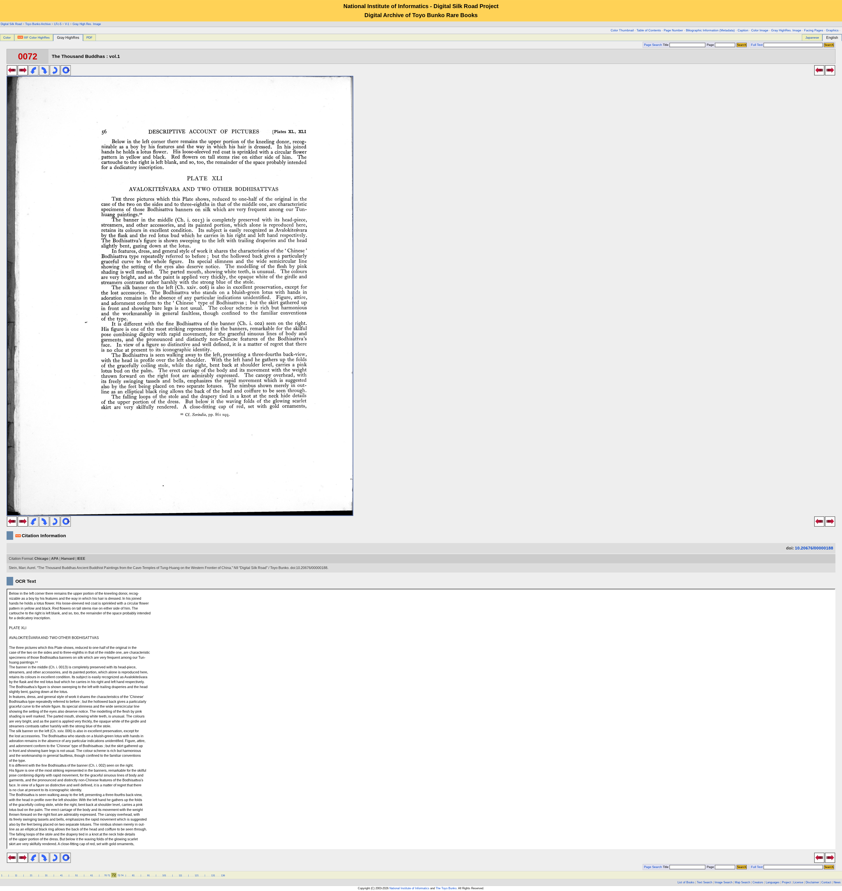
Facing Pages (813, 30)
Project (786, 882)
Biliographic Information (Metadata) (710, 30)
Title (666, 45)
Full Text (757, 45)
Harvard (68, 558)
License (798, 882)
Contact (826, 882)
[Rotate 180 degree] (55, 74)
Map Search (742, 882)
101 (164, 875)
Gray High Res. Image (87, 24)
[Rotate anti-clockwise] (33, 74)
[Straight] (66, 74)
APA (55, 558)
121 (197, 875)
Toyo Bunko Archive (38, 24)
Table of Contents (649, 30)
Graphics (832, 30)
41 (61, 875)
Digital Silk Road (11, 24)
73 (119, 875)
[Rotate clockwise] (44, 74)
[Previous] (12, 74)
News (837, 882)
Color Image (759, 30)
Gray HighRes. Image (786, 30)
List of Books (686, 882)
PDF (89, 37)
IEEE (81, 558)
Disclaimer (812, 882)
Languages (773, 882)
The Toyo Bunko (446, 888)
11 (16, 875)
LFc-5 (57, 24)
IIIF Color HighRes (37, 37)
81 (133, 875)
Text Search (704, 882)
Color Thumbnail (622, 30)
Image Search (723, 882)
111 (180, 875)
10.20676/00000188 (814, 548)
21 (31, 875)
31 (46, 875)
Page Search (653, 45)
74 (122, 875)
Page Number (673, 30)
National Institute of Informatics (409, 888)
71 (108, 875)
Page (710, 45)
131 (213, 875)
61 (91, 875)
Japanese (812, 37)
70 (105, 875)
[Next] (23, 74)
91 (148, 875)
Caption (743, 30)
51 (76, 875)
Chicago (41, 558)
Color (7, 37)
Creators (758, 882)
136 (223, 875)
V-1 (67, 24)
